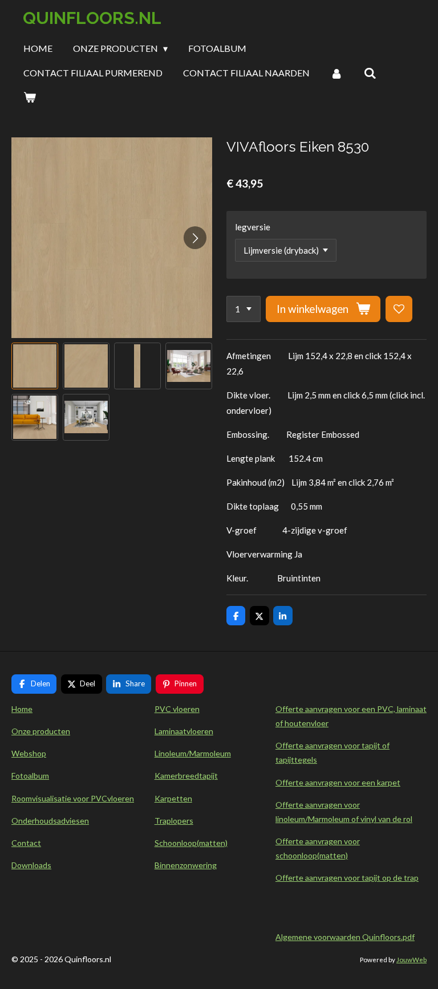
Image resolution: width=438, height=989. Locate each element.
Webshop (28, 753)
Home (22, 709)
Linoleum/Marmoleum (193, 753)
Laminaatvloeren (184, 731)
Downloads (31, 865)
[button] (34, 366)
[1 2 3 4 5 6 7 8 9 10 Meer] (243, 309)
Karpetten (173, 798)
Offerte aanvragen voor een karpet (337, 782)
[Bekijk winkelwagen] (29, 97)
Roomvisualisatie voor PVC (59, 798)
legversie (252, 227)
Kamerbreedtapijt (186, 775)
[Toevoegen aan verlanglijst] (399, 309)
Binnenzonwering (186, 865)
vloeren (120, 798)
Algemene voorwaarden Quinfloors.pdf (345, 937)
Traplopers (174, 820)
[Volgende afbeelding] (195, 237)
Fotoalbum (30, 775)
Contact (26, 843)
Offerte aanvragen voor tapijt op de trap (347, 877)
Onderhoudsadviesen (50, 820)
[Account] (336, 73)
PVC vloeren (177, 709)
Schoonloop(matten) (191, 843)
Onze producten (40, 731)
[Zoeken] (369, 73)
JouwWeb (411, 959)
